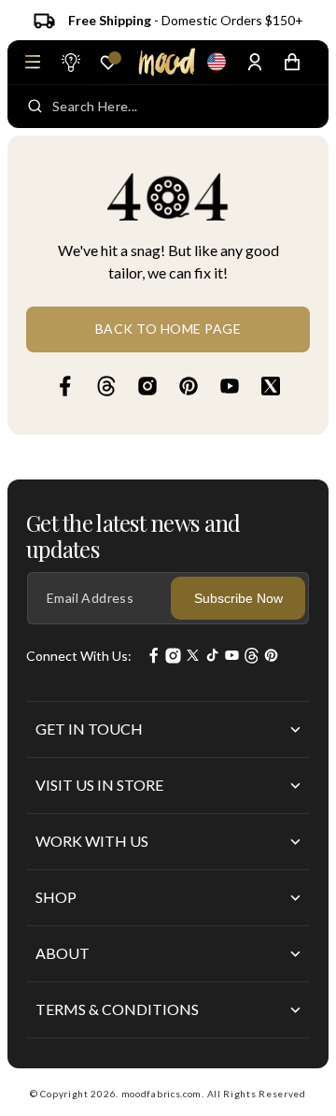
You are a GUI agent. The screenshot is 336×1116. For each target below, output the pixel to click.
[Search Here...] (35, 106)
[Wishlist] (108, 62)
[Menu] (32, 61)
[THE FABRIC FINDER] (70, 61)
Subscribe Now (238, 598)
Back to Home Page (168, 328)
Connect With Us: (79, 656)
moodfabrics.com (162, 1093)
